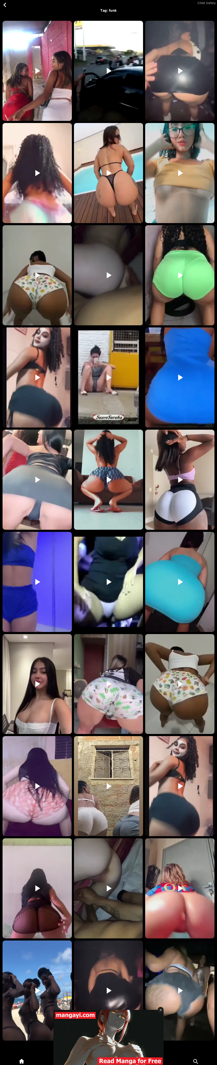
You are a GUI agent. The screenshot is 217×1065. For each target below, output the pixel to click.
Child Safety (207, 3)
